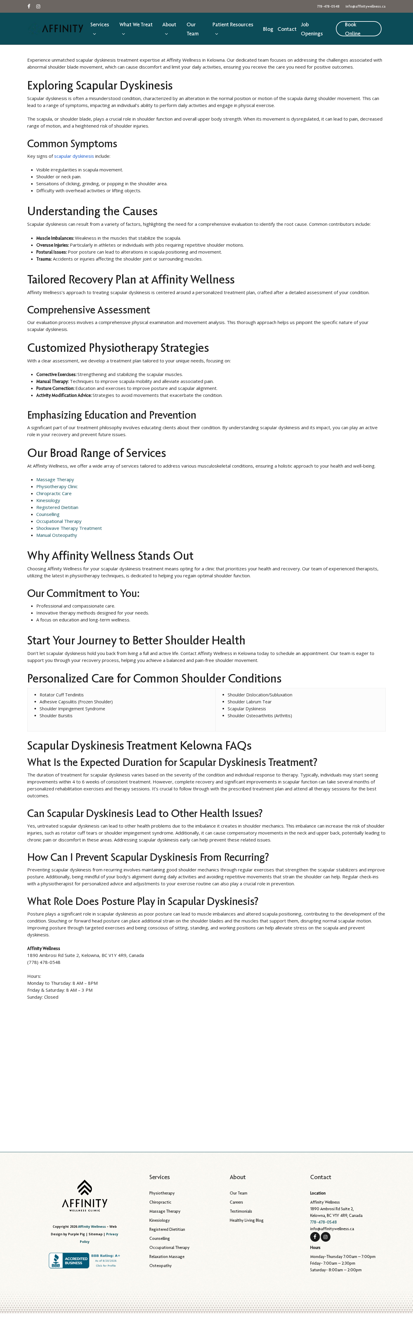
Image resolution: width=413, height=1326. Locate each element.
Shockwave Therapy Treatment (69, 528)
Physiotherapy (162, 1193)
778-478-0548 (323, 1222)
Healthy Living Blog (247, 1220)
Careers (236, 1202)
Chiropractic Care (54, 493)
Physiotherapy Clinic (57, 486)
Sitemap (95, 1234)
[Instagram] (325, 1236)
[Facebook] (315, 1236)
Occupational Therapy (59, 521)
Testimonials (241, 1211)
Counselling (48, 514)
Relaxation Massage (166, 1256)
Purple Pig (76, 1234)
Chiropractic (160, 1202)
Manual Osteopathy (56, 535)
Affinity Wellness (92, 1226)
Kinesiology (48, 500)
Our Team (238, 1193)
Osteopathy (160, 1265)
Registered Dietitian (57, 507)
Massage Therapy (55, 479)
